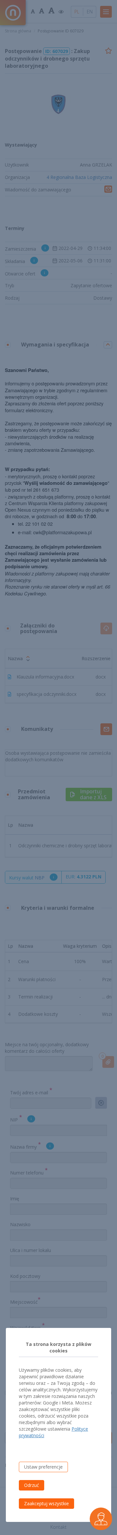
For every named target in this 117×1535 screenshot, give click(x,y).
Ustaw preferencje (43, 1467)
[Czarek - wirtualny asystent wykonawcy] (101, 1519)
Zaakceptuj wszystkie (46, 1503)
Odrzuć (31, 1485)
